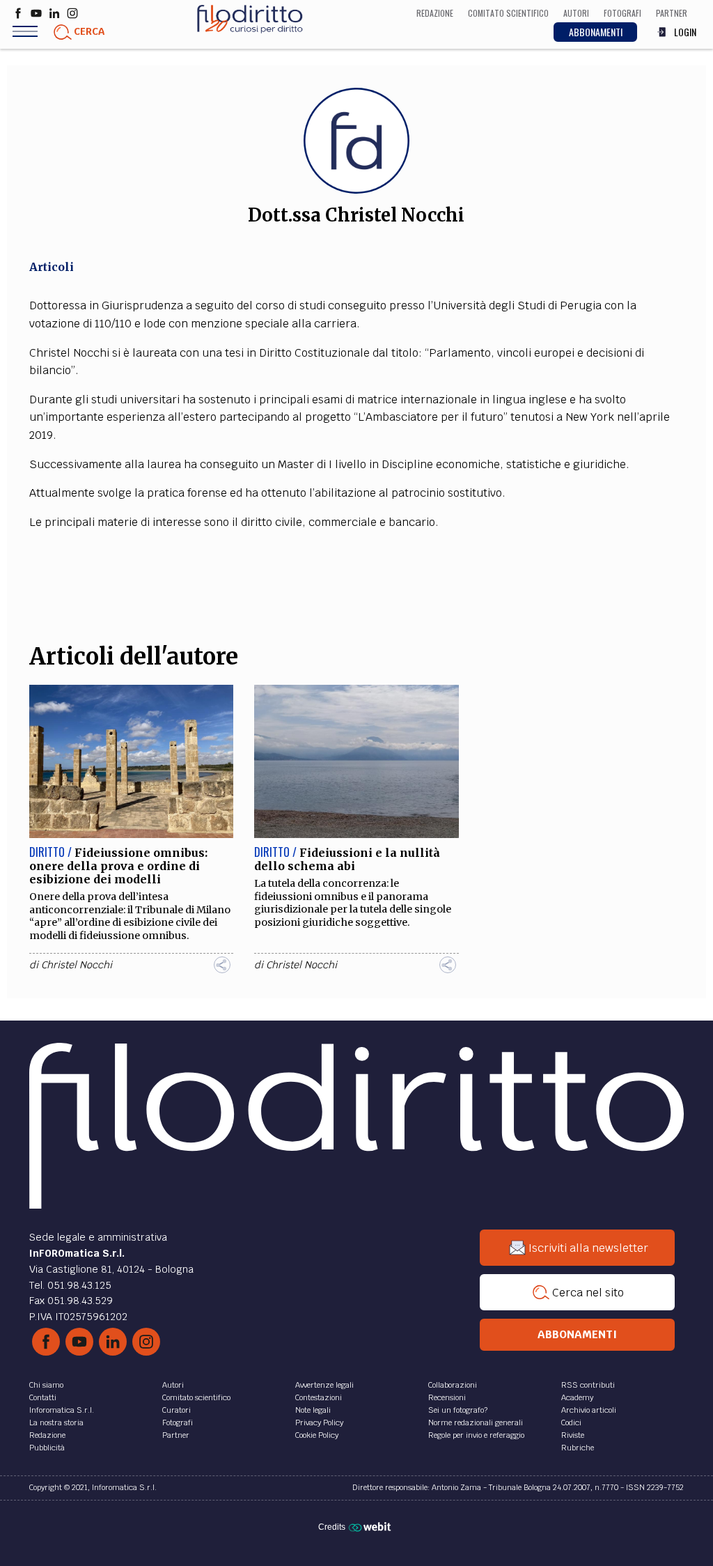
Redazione (47, 1435)
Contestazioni (318, 1397)
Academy (577, 1397)
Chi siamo (46, 1385)
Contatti (42, 1397)
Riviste (572, 1435)
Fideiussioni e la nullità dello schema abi (347, 859)
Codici (571, 1422)
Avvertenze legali (324, 1385)
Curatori (176, 1410)
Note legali (313, 1410)
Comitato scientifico (196, 1397)
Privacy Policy (319, 1422)
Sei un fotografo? (457, 1410)
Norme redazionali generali (475, 1422)
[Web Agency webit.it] (371, 1526)
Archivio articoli (588, 1410)
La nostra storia (56, 1422)
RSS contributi (588, 1385)
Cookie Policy (316, 1435)
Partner (175, 1435)
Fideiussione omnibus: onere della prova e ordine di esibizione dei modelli (118, 866)
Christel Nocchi (76, 965)
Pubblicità (47, 1447)
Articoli (51, 267)
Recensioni (447, 1397)
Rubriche (577, 1447)
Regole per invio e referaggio (476, 1435)
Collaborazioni (452, 1385)
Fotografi (177, 1422)
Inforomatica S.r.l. (61, 1410)
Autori (173, 1385)
